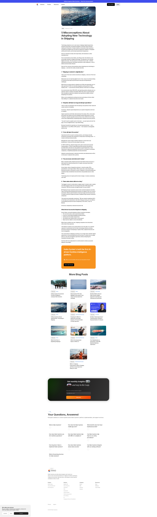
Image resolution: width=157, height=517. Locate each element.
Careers (81, 489)
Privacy (49, 504)
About (81, 484)
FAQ (80, 485)
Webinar (97, 485)
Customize (5, 513)
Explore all (66, 484)
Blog (96, 484)
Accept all (21, 513)
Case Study (97, 487)
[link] (53, 291)
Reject (11, 513)
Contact (81, 487)
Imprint (54, 504)
